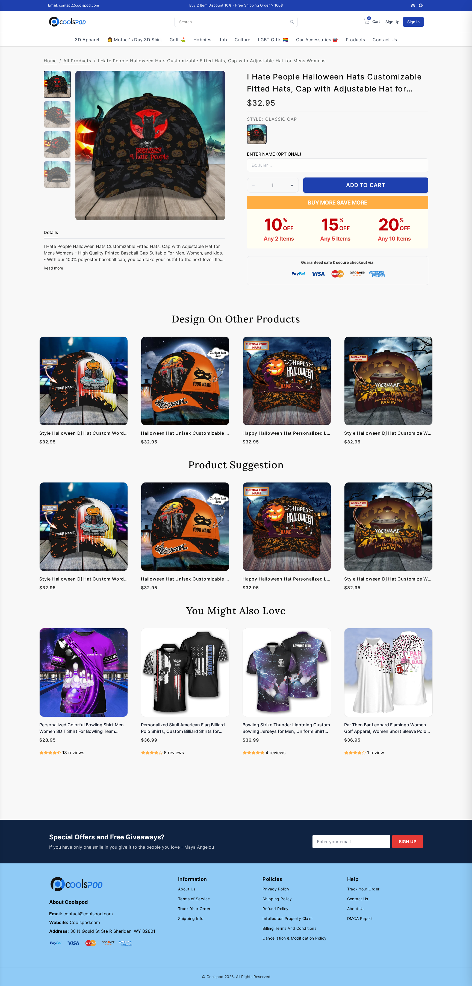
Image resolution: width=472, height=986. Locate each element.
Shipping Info (190, 918)
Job (223, 39)
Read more (53, 268)
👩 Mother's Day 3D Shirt (134, 39)
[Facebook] (413, 5)
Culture (242, 39)
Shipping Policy (277, 898)
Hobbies (202, 39)
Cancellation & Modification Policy (294, 938)
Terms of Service (194, 898)
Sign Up (392, 21)
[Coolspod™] (76, 884)
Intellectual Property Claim (287, 918)
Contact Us (385, 39)
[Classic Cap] (257, 134)
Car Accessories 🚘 (317, 39)
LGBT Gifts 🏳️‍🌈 (273, 39)
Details (51, 232)
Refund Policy (275, 908)
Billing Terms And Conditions (289, 928)
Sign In (413, 21)
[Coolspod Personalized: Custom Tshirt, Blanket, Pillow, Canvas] (67, 21)
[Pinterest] (420, 5)
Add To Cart (365, 185)
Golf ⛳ (178, 39)
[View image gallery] (215, 210)
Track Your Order (194, 908)
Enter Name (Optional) (274, 154)
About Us (186, 889)
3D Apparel (87, 39)
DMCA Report (360, 918)
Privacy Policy (275, 889)
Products (355, 39)
